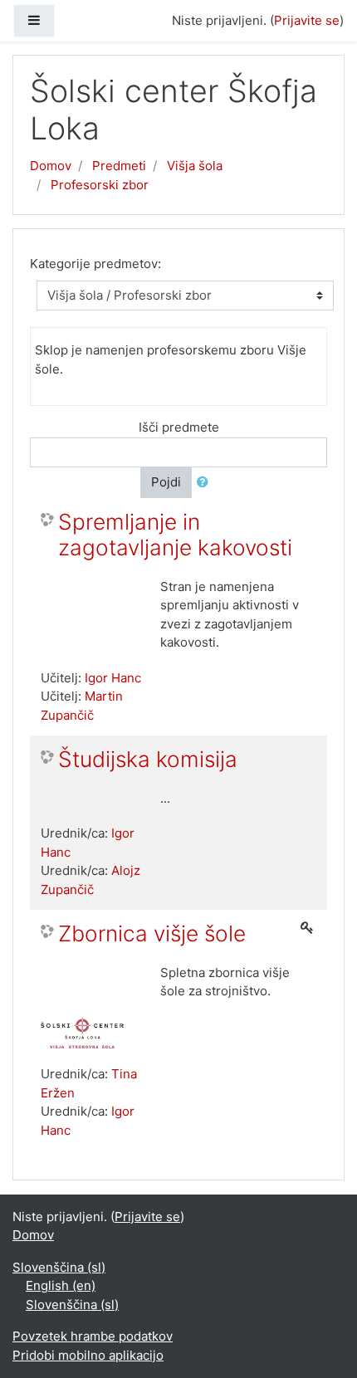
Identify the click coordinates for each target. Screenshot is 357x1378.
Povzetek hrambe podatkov (92, 1336)
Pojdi (166, 482)
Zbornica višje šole (152, 933)
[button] (206, 482)
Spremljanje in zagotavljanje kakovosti (175, 535)
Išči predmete (179, 427)
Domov (50, 165)
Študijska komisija (147, 759)
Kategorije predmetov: (95, 263)
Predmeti (119, 165)
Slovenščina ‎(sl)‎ (58, 1267)
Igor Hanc (113, 678)
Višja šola (195, 165)
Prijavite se (307, 20)
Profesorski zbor (100, 185)
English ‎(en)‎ (60, 1285)
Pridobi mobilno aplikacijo (88, 1355)
